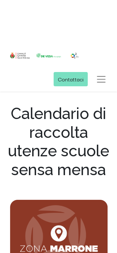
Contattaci (71, 79)
